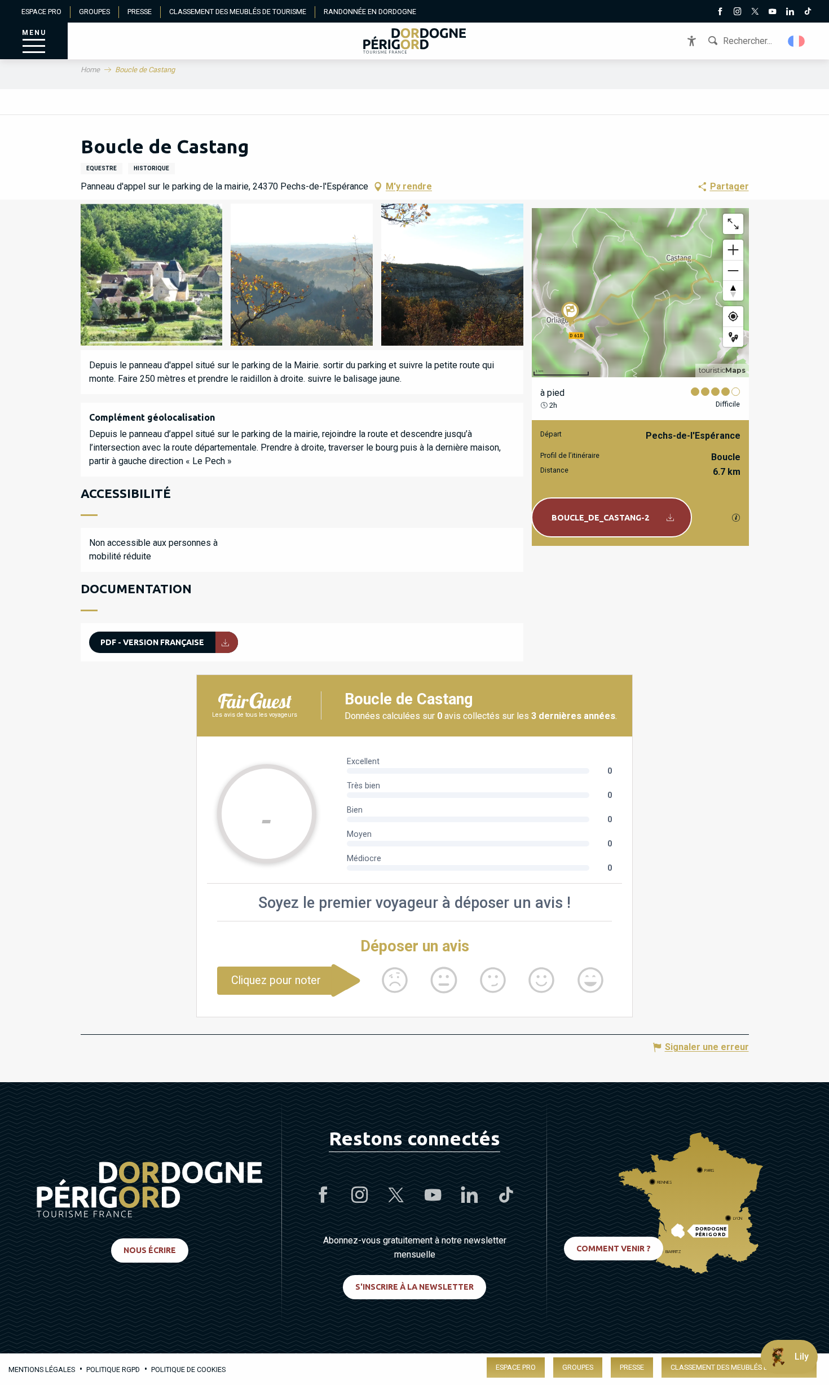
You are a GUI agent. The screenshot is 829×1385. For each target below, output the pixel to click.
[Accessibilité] (691, 40)
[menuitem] (414, 41)
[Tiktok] (808, 12)
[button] (797, 41)
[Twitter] (755, 12)
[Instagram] (738, 12)
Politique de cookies (188, 1369)
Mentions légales (41, 1369)
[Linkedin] (790, 12)
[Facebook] (720, 12)
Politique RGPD (113, 1369)
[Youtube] (773, 12)
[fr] (797, 41)
